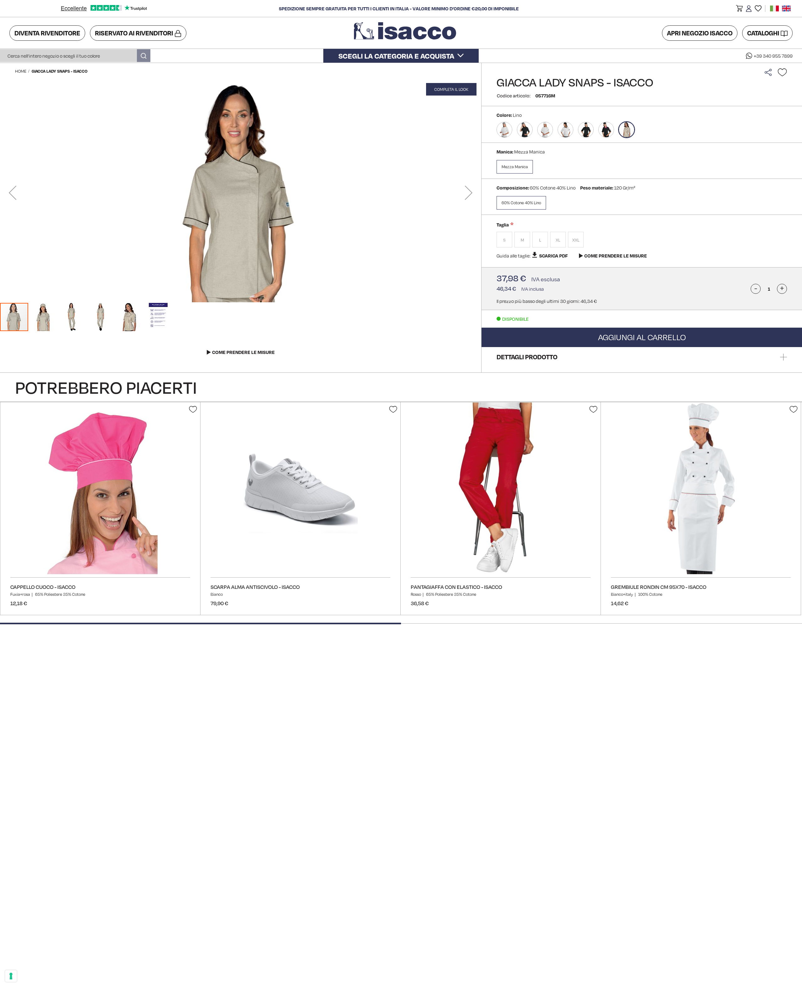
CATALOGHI (763, 33)
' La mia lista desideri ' (758, 8)
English (786, 8)
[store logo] (406, 33)
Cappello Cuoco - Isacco (43, 587)
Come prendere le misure (615, 255)
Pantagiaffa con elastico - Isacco (456, 587)
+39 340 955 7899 (773, 56)
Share (769, 72)
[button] (739, 9)
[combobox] (75, 55)
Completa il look (451, 89)
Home (20, 71)
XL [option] (558, 239)
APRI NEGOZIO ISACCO (699, 33)
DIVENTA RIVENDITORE (47, 33)
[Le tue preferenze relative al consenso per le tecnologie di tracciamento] (11, 976)
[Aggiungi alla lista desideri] (782, 72)
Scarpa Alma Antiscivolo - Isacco (255, 587)
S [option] (504, 239)
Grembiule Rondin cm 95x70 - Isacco (658, 587)
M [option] (522, 239)
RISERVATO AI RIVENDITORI (134, 33)
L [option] (540, 239)
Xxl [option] (575, 239)
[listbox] (642, 240)
